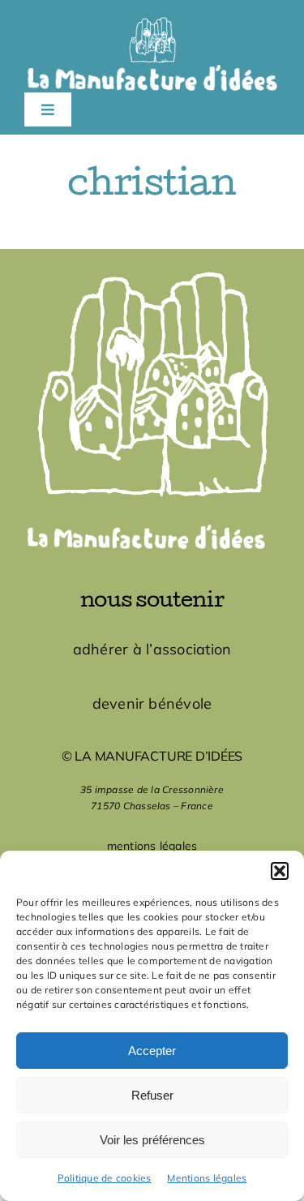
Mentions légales (206, 1178)
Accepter (152, 1050)
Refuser (152, 1095)
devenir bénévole (152, 703)
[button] (280, 871)
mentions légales (152, 846)
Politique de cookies (105, 1178)
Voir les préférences (152, 1140)
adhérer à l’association (152, 649)
